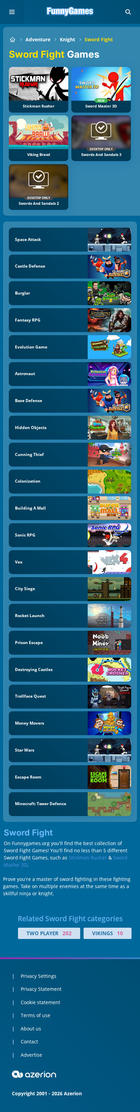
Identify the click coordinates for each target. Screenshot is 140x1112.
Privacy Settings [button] (38, 976)
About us (31, 1028)
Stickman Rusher (88, 857)
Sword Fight (99, 39)
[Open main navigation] (12, 12)
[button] (128, 12)
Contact (29, 1041)
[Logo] (70, 12)
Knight (67, 39)
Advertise (31, 1055)
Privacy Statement (41, 989)
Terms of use (35, 1015)
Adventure (37, 39)
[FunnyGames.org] (12, 39)
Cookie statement (40, 1002)
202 (67, 933)
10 (120, 933)
